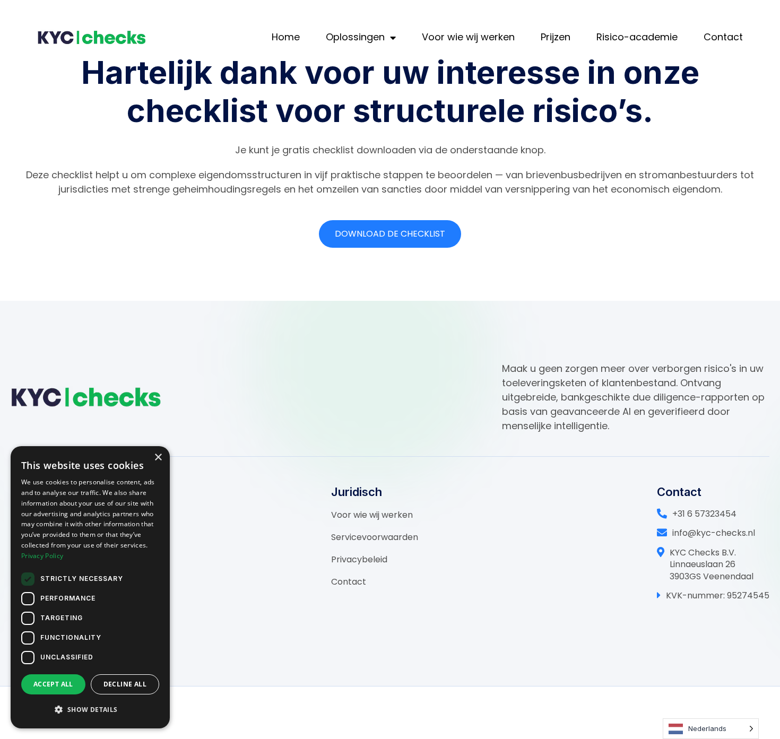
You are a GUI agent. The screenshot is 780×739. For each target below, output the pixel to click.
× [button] (158, 458)
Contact (723, 37)
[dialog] (90, 587)
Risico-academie (637, 37)
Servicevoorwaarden (374, 537)
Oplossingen (355, 37)
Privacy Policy (42, 555)
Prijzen (555, 37)
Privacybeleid (359, 559)
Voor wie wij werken (468, 37)
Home (286, 37)
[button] (90, 709)
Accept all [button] (53, 684)
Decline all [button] (124, 684)
